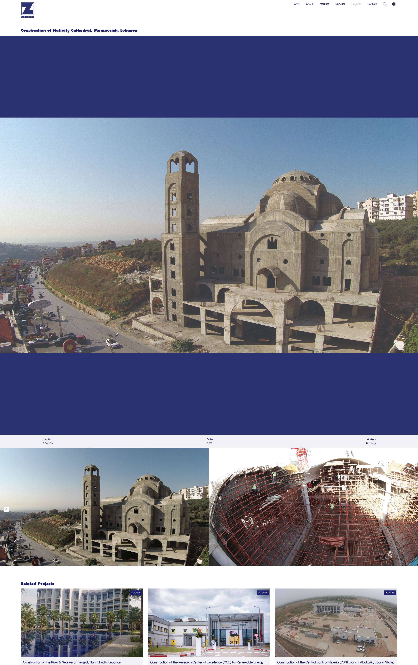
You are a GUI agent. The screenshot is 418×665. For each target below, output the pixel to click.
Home (296, 4)
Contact (372, 4)
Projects (356, 4)
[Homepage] (27, 10)
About (309, 4)
